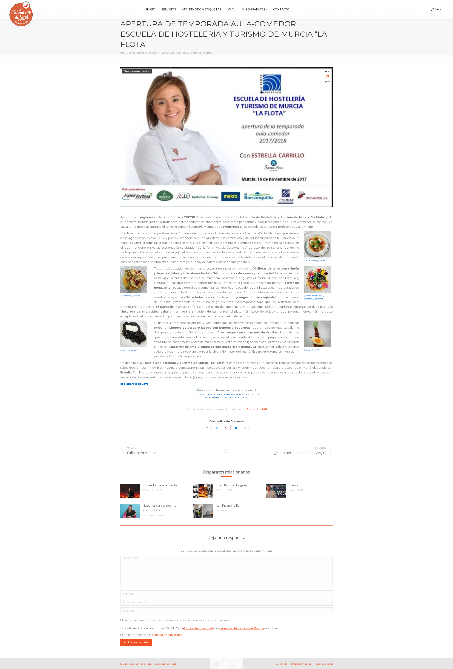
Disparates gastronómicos (137, 71)
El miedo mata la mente (160, 485)
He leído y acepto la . (153, 635)
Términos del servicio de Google (241, 628)
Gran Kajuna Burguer (231, 485)
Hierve (294, 485)
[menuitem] (150, 9)
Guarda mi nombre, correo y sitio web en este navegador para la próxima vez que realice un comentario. (177, 620)
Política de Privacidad (167, 635)
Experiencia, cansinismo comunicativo (159, 508)
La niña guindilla (227, 505)
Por (234, 409)
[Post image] (130, 491)
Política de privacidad (198, 628)
